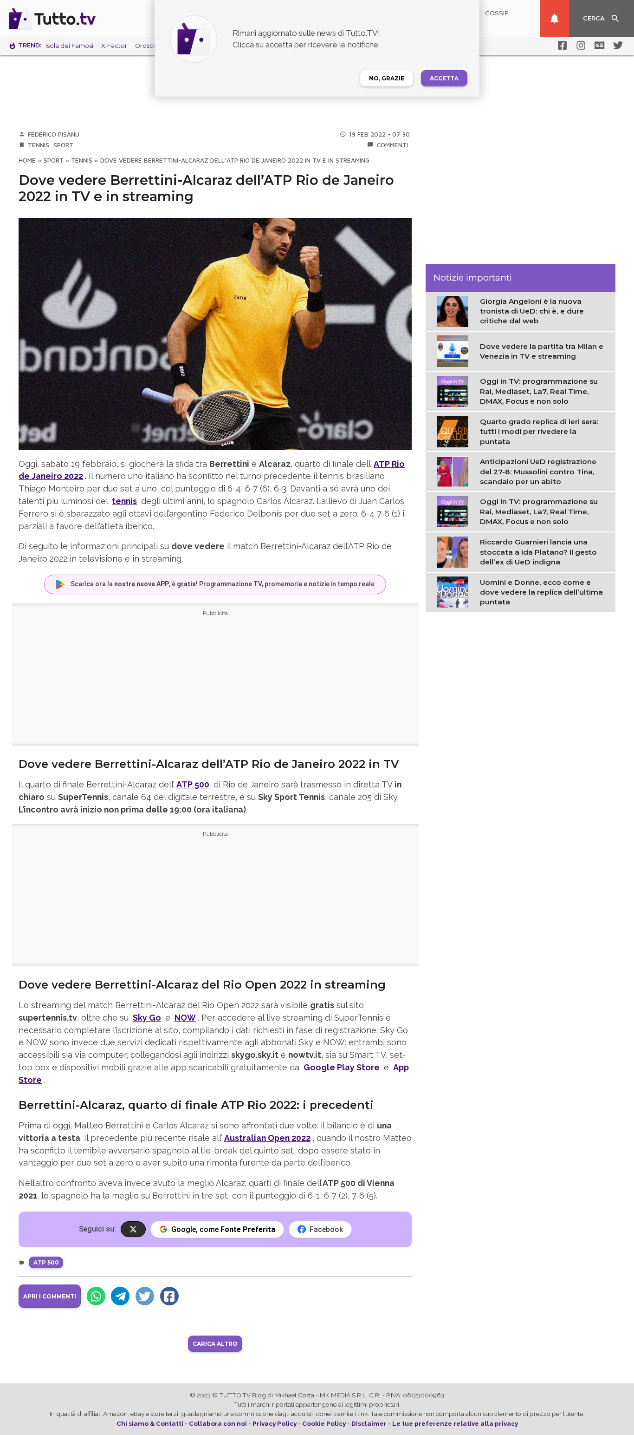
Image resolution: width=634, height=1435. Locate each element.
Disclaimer (369, 1423)
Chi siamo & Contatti (149, 1423)
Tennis (38, 145)
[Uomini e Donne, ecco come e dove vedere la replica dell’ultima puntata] (454, 591)
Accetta (444, 78)
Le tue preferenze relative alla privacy (455, 1423)
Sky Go (147, 1017)
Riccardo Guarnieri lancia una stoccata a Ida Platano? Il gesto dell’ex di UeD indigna (538, 551)
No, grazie (386, 78)
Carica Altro (215, 1343)
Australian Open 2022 (267, 1138)
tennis (124, 501)
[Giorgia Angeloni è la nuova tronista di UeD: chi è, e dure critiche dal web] (454, 310)
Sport (63, 145)
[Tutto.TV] (78, 18)
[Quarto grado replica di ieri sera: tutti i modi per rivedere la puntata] (454, 431)
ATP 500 (192, 784)
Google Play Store (342, 1067)
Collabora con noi (218, 1423)
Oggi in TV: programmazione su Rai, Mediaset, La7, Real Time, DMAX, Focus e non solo (539, 391)
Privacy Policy (274, 1423)
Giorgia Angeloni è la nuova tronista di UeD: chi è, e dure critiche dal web (532, 311)
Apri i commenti (49, 1296)
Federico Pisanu (53, 134)
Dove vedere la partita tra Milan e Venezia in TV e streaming (541, 351)
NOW (185, 1017)
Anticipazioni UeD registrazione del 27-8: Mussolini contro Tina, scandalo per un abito (538, 471)
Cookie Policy (324, 1423)
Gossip (497, 13)
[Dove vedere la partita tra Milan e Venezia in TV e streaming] (454, 350)
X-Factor (114, 45)
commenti (392, 145)
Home (27, 160)
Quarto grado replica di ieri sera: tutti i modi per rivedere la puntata (539, 431)
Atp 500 (46, 1262)
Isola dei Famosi (69, 45)
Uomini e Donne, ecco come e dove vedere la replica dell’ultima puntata (541, 592)
